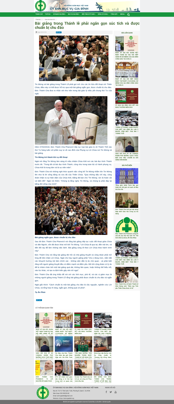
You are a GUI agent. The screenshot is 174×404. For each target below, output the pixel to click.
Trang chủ (39, 14)
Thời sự (47, 14)
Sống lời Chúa (102, 14)
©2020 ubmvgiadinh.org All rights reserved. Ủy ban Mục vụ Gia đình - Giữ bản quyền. (87, 401)
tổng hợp (114, 14)
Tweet (59, 32)
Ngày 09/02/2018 (42, 32)
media (122, 14)
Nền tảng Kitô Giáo (88, 14)
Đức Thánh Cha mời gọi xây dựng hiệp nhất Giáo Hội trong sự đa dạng (126, 211)
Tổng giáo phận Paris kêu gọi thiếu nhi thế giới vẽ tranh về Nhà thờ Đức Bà (126, 187)
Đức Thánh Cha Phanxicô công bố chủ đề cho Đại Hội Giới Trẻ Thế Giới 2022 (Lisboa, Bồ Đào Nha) (126, 236)
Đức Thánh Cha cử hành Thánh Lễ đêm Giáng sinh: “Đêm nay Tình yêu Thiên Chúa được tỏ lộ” (126, 286)
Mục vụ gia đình (73, 14)
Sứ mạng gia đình (59, 14)
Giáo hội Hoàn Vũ (50, 19)
